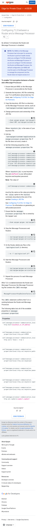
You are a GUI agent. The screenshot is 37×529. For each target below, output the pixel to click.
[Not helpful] (16, 21)
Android (4, 499)
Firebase (4, 505)
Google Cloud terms (22, 519)
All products (5, 511)
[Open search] (27, 2)
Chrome (4, 502)
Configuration (8, 17)
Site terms (11, 519)
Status (4, 468)
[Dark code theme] (32, 118)
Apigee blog (5, 486)
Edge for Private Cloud (11, 8)
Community (5, 462)
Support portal (6, 472)
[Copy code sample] (34, 118)
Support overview (7, 465)
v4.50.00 (28, 8)
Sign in (32, 2)
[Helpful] (13, 21)
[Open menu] (3, 2)
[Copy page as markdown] (4, 37)
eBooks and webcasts (8, 454)
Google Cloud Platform (9, 508)
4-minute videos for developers (11, 483)
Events (4, 448)
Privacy (4, 519)
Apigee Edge (5, 15)
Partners (4, 451)
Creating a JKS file (17, 199)
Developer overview (8, 480)
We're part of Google (8, 445)
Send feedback (8, 26)
